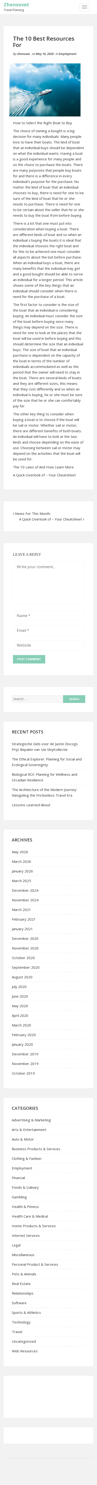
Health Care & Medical (30, 1216)
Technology (21, 1322)
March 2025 (21, 880)
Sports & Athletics (26, 1312)
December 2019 (25, 1054)
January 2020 (22, 1044)
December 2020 (25, 938)
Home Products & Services (34, 1225)
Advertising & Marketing (31, 1120)
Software (19, 1302)
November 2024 (25, 900)
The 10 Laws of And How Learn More (43, 467)
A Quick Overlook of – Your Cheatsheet (44, 475)
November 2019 (25, 1063)
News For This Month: (33, 513)
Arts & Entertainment (29, 1129)
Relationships (22, 1293)
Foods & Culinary (25, 1187)
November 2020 (25, 948)
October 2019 (23, 1073)
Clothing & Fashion (26, 1158)
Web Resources (25, 1351)
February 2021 (24, 919)
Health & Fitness (25, 1206)
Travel (17, 1331)
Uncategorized (24, 1341)
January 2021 (22, 928)
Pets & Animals (24, 1274)
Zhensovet (16, 4)
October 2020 (23, 957)
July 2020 (19, 986)
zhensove (23, 54)
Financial (18, 1177)
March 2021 (21, 909)
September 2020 (26, 967)
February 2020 (24, 1034)
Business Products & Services (36, 1148)
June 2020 (20, 996)
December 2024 (25, 890)
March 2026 (21, 861)
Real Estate (21, 1283)
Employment (68, 54)
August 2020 (22, 977)
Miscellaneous (23, 1254)
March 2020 (21, 1025)
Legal (16, 1245)
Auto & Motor (23, 1139)
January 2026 (22, 871)
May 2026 (20, 851)
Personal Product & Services (35, 1264)
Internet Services (26, 1235)
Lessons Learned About (31, 804)
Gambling (19, 1197)
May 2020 (20, 1005)
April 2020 (20, 1015)
